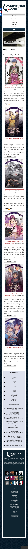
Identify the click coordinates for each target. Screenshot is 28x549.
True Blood (14, 512)
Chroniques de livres (14, 489)
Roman (14, 396)
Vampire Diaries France (14, 515)
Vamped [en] (14, 513)
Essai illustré (14, 383)
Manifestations (14, 495)
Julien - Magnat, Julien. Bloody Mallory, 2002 (14, 440)
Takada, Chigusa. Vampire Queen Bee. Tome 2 (14, 138)
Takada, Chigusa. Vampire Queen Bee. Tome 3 (14, 189)
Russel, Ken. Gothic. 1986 (14, 417)
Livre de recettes (14, 389)
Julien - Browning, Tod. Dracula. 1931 (14, 436)
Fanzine (14, 385)
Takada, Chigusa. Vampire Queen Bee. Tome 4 (14, 241)
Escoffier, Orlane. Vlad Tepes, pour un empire (14, 425)
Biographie (14, 380)
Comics (14, 381)
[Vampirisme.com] (14, 11)
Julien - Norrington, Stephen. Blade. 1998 (14, 438)
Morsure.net (15, 510)
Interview (14, 496)
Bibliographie (14, 378)
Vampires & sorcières (14, 516)
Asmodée (13, 87)
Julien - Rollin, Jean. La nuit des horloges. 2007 (14, 445)
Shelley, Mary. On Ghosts (14, 413)
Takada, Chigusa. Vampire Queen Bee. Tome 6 (14, 347)
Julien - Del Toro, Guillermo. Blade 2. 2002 (14, 437)
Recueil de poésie (14, 395)
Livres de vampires (7, 87)
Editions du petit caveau (15, 507)
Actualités (14, 501)
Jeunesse (14, 387)
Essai (14, 382)
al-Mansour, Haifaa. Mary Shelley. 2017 (14, 407)
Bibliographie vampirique (14, 506)
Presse (14, 20)
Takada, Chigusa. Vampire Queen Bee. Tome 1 (14, 85)
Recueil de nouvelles (14, 394)
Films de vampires (15, 508)
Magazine (14, 390)
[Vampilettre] (14, 22)
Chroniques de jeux (14, 492)
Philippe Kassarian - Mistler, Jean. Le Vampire (14, 435)
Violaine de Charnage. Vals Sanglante (14, 423)
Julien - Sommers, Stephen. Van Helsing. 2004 (14, 441)
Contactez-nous (14, 26)
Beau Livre (14, 377)
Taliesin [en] (15, 511)
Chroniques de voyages (14, 493)
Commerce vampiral (14, 498)
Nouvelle (14, 392)
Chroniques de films (14, 491)
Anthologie (14, 374)
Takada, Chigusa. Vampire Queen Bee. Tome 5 (14, 293)
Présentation (14, 19)
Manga (14, 391)
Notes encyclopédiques (14, 497)
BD (14, 376)
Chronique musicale (14, 500)
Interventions (14, 24)
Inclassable (14, 386)
